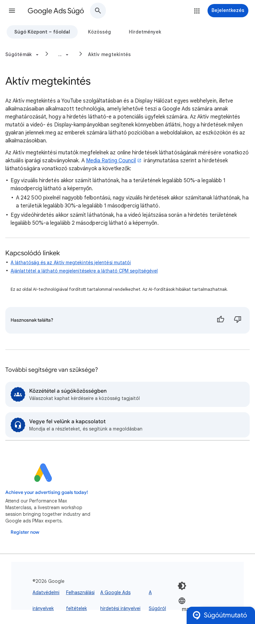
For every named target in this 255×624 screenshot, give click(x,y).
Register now (25, 532)
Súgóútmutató (225, 615)
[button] (12, 11)
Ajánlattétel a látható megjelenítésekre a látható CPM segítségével (84, 271)
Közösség (99, 32)
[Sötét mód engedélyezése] (182, 586)
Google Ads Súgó (56, 10)
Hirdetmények (145, 32)
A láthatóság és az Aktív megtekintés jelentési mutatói (71, 263)
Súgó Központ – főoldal (42, 32)
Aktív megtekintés (109, 54)
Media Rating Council (111, 160)
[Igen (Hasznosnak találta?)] (220, 320)
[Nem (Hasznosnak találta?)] (237, 320)
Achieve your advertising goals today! (46, 492)
